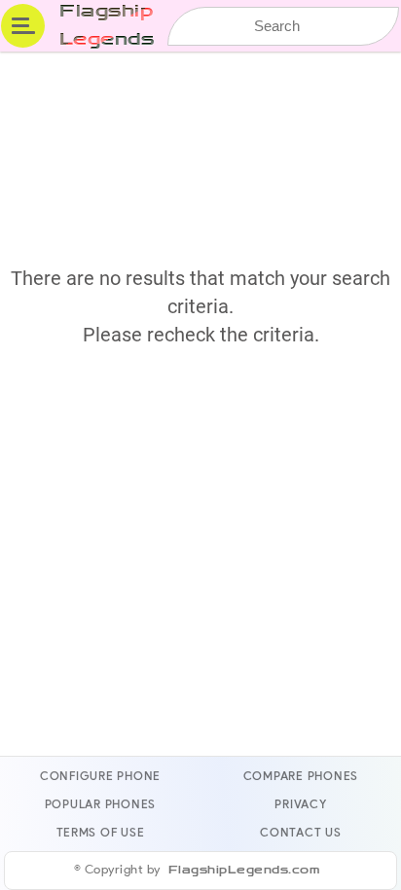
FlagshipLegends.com (244, 870)
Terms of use (100, 832)
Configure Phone (100, 775)
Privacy (300, 804)
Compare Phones (300, 775)
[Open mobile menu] (23, 26)
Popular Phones (100, 804)
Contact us (301, 832)
